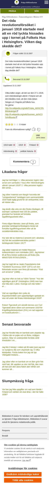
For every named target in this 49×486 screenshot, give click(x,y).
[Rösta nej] (38, 130)
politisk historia (26, 151)
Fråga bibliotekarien (9, 17)
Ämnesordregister (25, 17)
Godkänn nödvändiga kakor (22, 474)
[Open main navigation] (46, 2)
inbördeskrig (9, 151)
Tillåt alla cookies (22, 480)
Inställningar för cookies (22, 468)
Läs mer (25, 460)
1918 (21, 145)
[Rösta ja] (34, 129)
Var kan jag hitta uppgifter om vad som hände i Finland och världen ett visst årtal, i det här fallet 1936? (22, 392)
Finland (32, 145)
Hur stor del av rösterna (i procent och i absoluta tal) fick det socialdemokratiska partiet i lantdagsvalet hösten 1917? (23, 240)
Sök (36, 11)
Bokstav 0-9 (38, 17)
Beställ (5, 436)
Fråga (12, 11)
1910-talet (8, 145)
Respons (6, 430)
